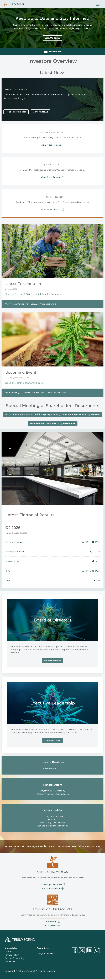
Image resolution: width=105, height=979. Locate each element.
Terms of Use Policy (14, 958)
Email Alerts (13, 846)
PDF (97, 542)
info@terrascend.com (57, 826)
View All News (40, 112)
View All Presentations (42, 304)
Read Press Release (16, 112)
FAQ (96, 846)
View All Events (54, 392)
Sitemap (84, 846)
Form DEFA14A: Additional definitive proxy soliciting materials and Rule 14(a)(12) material (52, 414)
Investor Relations (50, 888)
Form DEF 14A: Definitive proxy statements (52, 423)
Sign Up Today (52, 38)
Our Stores (50, 925)
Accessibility (11, 948)
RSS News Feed (67, 846)
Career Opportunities (51, 884)
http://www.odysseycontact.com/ (52, 794)
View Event (11, 392)
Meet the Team (52, 740)
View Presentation (15, 304)
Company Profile (32, 846)
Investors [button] (54, 51)
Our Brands (51, 921)
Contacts (50, 846)
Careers (9, 951)
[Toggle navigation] (98, 4)
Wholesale (10, 961)
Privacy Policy (12, 955)
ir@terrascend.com (52, 768)
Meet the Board (52, 660)
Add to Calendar (31, 392)
